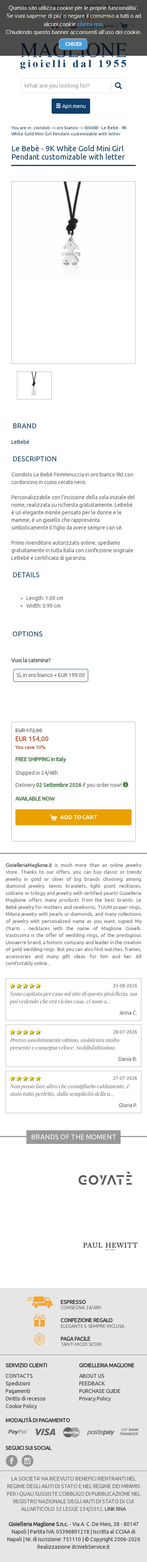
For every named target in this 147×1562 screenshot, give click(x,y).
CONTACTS (19, 1376)
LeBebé (20, 442)
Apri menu (73, 106)
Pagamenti (18, 1391)
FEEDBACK (92, 1383)
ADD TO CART (78, 817)
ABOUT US (91, 1376)
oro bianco (67, 127)
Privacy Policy (95, 1399)
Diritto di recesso (26, 1399)
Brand (24, 425)
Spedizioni (18, 1383)
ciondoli (42, 127)
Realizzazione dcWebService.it (73, 1547)
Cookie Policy (21, 1406)
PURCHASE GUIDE (100, 1391)
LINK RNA (115, 1509)
